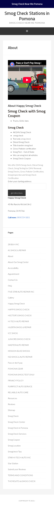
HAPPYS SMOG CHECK (19, 309)
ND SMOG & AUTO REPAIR (20, 357)
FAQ (10, 286)
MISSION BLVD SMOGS (19, 351)
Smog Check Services (17, 434)
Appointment (13, 274)
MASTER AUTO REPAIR (18, 345)
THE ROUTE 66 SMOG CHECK (22, 481)
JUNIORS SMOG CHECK (19, 339)
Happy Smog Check (16, 303)
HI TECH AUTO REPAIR (18, 321)
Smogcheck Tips (15, 451)
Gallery (11, 297)
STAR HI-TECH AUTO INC (19, 457)
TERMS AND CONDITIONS (20, 475)
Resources (12, 398)
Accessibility (13, 268)
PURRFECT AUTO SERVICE (20, 386)
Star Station (13, 463)
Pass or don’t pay (15, 363)
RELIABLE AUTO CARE (18, 392)
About (10, 256)
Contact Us (13, 280)
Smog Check (13, 416)
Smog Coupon (14, 439)
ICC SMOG (13, 333)
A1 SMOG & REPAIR (17, 250)
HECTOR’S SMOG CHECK (20, 315)
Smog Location (14, 445)
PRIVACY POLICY (15, 380)
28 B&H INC (13, 244)
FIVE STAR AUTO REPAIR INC (21, 291)
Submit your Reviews (17, 469)
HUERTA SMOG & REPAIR (19, 327)
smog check (26, 139)
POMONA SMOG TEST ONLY (21, 374)
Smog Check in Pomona (18, 428)
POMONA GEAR (15, 368)
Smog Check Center (16, 422)
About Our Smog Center (18, 262)
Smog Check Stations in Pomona (27, 16)
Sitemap (11, 410)
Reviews (11, 404)
